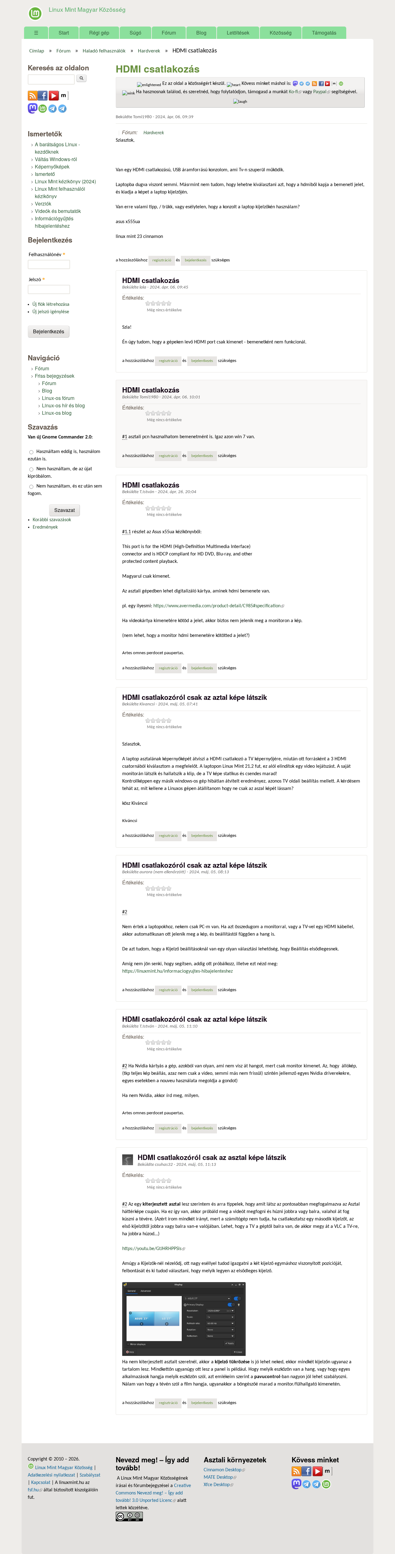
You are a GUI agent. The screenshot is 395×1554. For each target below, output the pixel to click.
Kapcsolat (40, 1482)
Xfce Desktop (218, 1484)
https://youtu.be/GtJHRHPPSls (153, 1248)
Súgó (135, 32)
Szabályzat (90, 1475)
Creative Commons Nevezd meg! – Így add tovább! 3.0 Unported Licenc (153, 1493)
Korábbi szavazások (52, 519)
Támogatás (324, 32)
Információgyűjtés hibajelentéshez (54, 222)
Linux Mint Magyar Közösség (87, 9)
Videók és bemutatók (58, 210)
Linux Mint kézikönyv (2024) (65, 181)
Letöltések (238, 32)
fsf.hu (35, 1490)
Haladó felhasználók (104, 51)
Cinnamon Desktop (224, 1470)
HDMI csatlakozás (150, 280)
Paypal (321, 91)
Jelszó (37, 279)
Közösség (281, 32)
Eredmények (45, 527)
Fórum (169, 32)
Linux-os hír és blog (63, 405)
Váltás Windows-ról (56, 159)
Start (64, 32)
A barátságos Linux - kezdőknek (57, 148)
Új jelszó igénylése (50, 312)
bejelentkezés (195, 260)
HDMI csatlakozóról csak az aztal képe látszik (194, 697)
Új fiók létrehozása (50, 304)
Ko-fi (295, 91)
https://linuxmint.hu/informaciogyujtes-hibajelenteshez (177, 971)
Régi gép (99, 32)
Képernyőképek (52, 166)
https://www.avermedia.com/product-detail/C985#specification (218, 606)
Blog (201, 32)
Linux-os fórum (58, 397)
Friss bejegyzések (54, 375)
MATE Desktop (220, 1477)
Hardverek (149, 51)
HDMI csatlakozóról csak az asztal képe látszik (212, 1157)
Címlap (36, 51)
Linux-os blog (57, 412)
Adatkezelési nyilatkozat (51, 1475)
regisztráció (161, 260)
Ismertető (45, 173)
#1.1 (126, 532)
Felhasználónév (47, 254)
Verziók (43, 203)
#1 (124, 436)
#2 (124, 912)
